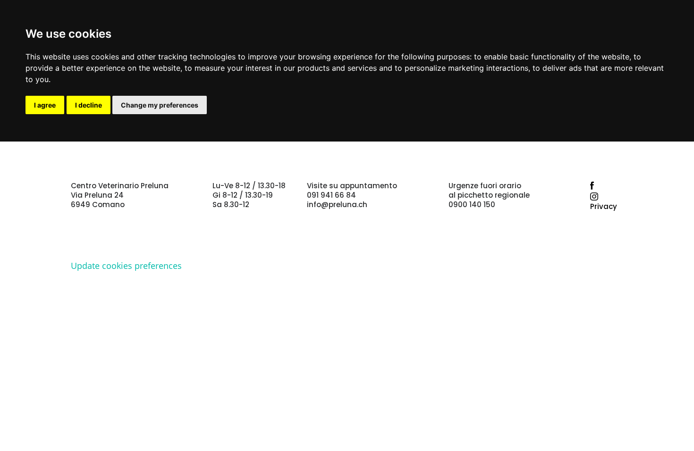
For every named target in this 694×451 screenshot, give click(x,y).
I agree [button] (45, 105)
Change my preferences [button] (159, 105)
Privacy (603, 206)
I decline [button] (88, 105)
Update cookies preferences (126, 265)
